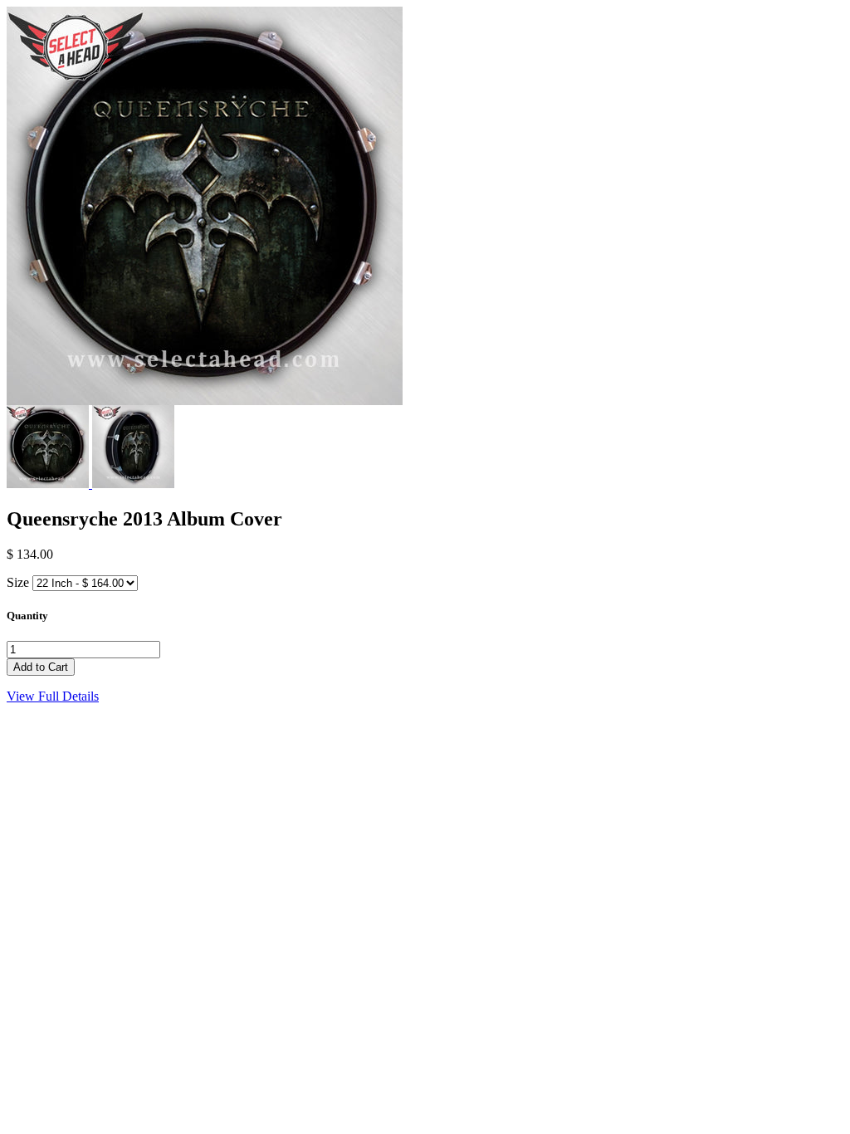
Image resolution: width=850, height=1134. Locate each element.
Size (18, 582)
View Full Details (53, 696)
